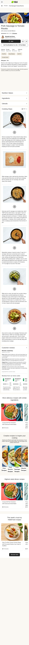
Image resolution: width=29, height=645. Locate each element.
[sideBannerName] (14, 81)
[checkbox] (1, 33)
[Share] (26, 41)
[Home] (2, 6)
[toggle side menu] (2, 2)
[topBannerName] (14, 10)
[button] (14, 98)
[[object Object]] (22, 41)
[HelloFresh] (14, 2)
